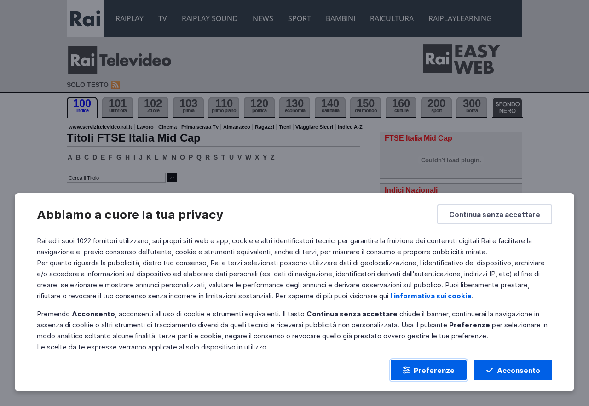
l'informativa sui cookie (431, 296)
